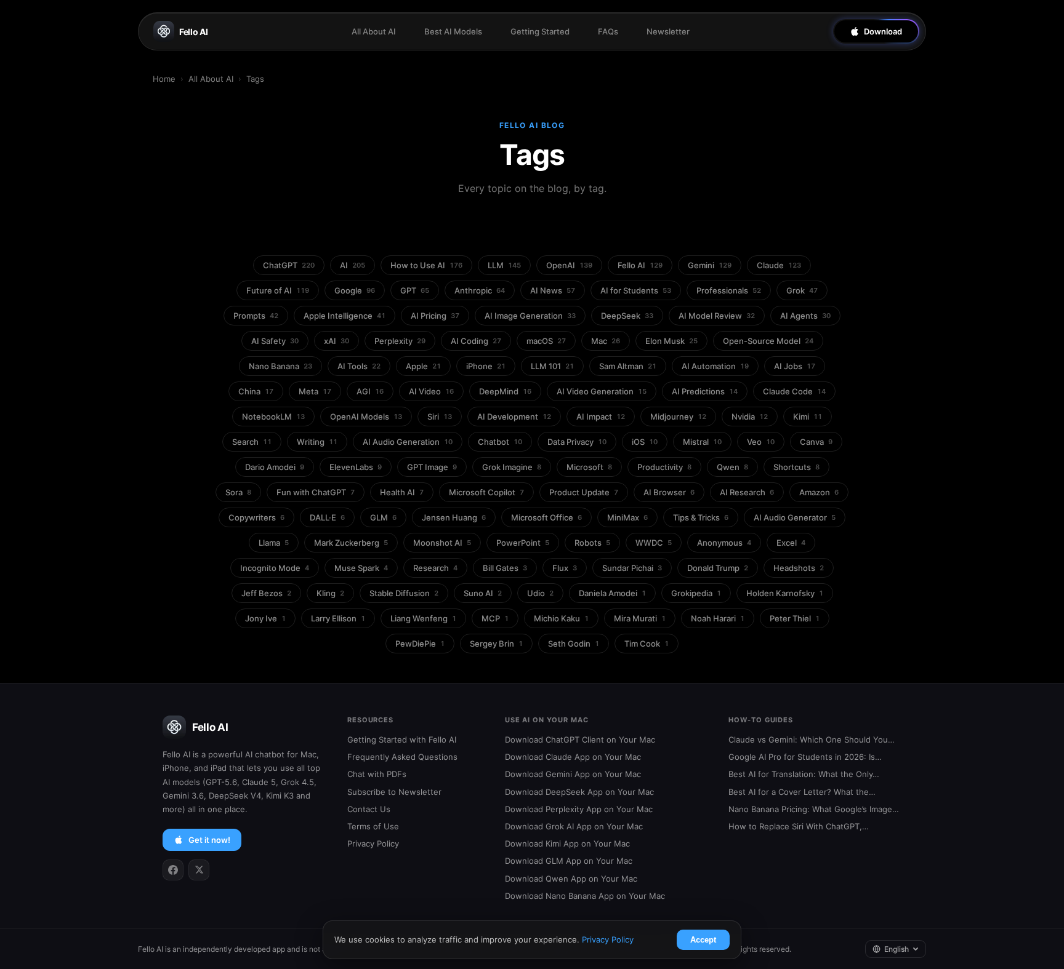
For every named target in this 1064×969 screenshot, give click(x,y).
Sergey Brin (496, 643)
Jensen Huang (454, 517)
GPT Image (432, 467)
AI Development (514, 416)
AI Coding (476, 341)
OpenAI (569, 265)
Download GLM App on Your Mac (568, 861)
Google (354, 290)
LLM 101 (552, 366)
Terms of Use (373, 826)
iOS (645, 442)
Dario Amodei (274, 467)
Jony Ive (265, 618)
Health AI (402, 492)
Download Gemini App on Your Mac (573, 774)
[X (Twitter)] (198, 869)
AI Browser (669, 492)
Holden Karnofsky (784, 593)
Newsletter (668, 31)
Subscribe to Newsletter (394, 792)
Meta (315, 391)
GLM (383, 517)
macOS (546, 341)
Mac (605, 341)
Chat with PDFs (376, 774)
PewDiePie (420, 643)
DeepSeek (627, 316)
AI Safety (275, 341)
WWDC (653, 543)
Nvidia (750, 416)
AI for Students (635, 290)
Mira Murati (640, 618)
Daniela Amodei (612, 593)
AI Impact (600, 416)
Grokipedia (696, 593)
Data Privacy (577, 442)
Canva (816, 442)
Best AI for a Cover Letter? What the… (802, 792)
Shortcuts (796, 467)
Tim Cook (646, 643)
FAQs (608, 31)
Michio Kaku (561, 618)
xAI (336, 341)
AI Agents (805, 316)
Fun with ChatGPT (315, 492)
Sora (238, 492)
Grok (802, 290)
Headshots (798, 568)
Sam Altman (627, 366)
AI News (552, 290)
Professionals (728, 290)
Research (435, 568)
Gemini (710, 265)
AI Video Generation (602, 391)
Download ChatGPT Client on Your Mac (580, 739)
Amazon (819, 492)
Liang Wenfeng (423, 618)
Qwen (732, 467)
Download (883, 31)
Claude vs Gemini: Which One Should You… (811, 739)
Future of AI (277, 290)
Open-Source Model (768, 341)
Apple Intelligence (344, 316)
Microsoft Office (546, 517)
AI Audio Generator (795, 517)
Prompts (255, 316)
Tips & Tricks (700, 517)
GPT (414, 290)
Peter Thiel (795, 618)
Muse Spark (361, 568)
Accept (703, 939)
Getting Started (540, 31)
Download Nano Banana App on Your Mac (585, 896)
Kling (330, 593)
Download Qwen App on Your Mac (571, 878)
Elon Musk (671, 341)
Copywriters (256, 517)
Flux (564, 568)
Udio (540, 593)
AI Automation (715, 366)
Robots (592, 543)
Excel (790, 543)
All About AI (374, 31)
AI (352, 265)
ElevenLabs (355, 467)
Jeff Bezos (266, 593)
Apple (423, 366)
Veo (761, 442)
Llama (274, 543)
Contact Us (368, 809)
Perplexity (399, 341)
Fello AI (193, 31)
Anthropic (479, 290)
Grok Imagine (511, 467)
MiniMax (627, 517)
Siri (439, 416)
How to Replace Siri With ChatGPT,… (798, 826)
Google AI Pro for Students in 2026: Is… (805, 757)
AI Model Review (717, 316)
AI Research (747, 492)
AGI (370, 391)
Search (252, 442)
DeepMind (505, 391)
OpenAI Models (366, 416)
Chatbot (500, 442)
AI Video (431, 391)
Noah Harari (717, 618)
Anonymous (724, 543)
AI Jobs (794, 366)
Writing (317, 442)
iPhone (486, 366)
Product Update (583, 492)
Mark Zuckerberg (351, 543)
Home (164, 79)
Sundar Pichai (632, 568)
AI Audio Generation (408, 442)
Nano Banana (280, 366)
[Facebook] (173, 869)
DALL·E (327, 517)
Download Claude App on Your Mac (573, 757)
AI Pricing (435, 316)
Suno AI (483, 593)
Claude (779, 265)
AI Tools (359, 366)
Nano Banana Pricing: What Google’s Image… (813, 809)
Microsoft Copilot (486, 492)
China (255, 391)
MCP (495, 618)
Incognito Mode (274, 568)
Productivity (664, 467)
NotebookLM (273, 416)
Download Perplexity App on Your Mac (579, 809)
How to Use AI (426, 265)
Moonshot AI (442, 543)
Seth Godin (573, 643)
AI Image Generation (530, 316)
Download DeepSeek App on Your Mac (579, 792)
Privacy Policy (373, 843)
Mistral (702, 442)
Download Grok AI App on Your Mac (574, 826)
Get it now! (209, 840)
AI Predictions (705, 391)
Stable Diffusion (403, 593)
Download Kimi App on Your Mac (567, 843)
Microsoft (589, 467)
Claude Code (794, 391)
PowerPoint (522, 543)
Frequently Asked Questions (402, 757)
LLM (504, 265)
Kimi (807, 416)
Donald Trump (717, 568)
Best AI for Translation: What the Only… (803, 774)
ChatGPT (289, 265)
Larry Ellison (338, 618)
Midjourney (678, 416)
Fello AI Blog (532, 125)
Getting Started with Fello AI (401, 739)
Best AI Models (453, 31)
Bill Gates (505, 568)
